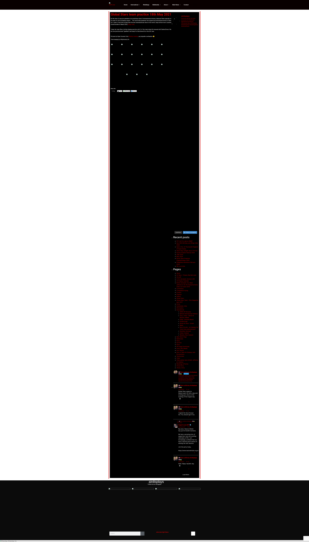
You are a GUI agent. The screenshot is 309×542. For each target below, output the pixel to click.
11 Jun (187, 411)
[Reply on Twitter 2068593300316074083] (179, 402)
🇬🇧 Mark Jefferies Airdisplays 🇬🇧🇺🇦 (187, 386)
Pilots (178, 344)
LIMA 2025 (179, 254)
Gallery (178, 296)
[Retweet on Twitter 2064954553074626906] (182, 417)
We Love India (180, 266)
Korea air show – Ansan (187, 323)
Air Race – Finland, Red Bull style (186, 275)
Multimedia (155, 4)
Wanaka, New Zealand (186, 335)
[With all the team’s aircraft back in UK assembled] (176, 177)
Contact (186, 4)
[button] (195, 5)
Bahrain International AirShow (189, 314)
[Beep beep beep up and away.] (182, 203)
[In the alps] (182, 157)
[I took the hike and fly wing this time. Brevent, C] (182, 38)
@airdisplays (181, 389)
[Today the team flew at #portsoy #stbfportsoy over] (195, 71)
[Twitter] (182, 534)
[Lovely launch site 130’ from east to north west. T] (189, 170)
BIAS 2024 (179, 256)
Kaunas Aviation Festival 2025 (185, 252)
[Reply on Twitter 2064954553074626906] (179, 417)
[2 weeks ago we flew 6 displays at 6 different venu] (189, 214)
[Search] (142, 534)
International (134, 4)
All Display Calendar (182, 281)
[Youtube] (187, 534)
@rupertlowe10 (181, 427)
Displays (179, 294)
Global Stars (180, 298)
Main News (175, 4)
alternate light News (162, 532)
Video (178, 358)
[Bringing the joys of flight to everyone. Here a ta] (176, 40)
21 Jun (187, 389)
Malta (181, 325)
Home (125, 4)
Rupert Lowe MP (183, 425)
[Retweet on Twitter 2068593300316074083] (182, 402)
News (178, 341)
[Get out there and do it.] (189, 33)
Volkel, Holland (184, 333)
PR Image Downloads (182, 346)
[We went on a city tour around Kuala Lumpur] (195, 35)
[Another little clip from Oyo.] (195, 203)
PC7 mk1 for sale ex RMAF (184, 241)
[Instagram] (193, 534)
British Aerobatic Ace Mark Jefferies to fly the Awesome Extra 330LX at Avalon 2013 (187, 284)
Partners (179, 342)
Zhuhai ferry (180, 366)
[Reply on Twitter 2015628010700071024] (179, 469)
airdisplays (156, 482)
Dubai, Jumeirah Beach (187, 319)
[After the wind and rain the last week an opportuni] (176, 127)
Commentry (180, 288)
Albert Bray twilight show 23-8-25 (186, 251)
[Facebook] (176, 534)
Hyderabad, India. (181, 306)
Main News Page (181, 337)
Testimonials (180, 356)
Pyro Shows (180, 350)
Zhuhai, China (180, 368)
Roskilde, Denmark (185, 331)
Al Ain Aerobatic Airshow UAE (185, 279)
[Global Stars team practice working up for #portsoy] (182, 108)
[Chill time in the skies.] (176, 203)
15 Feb (188, 427)
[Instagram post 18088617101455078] (182, 55)
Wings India (131, 24)
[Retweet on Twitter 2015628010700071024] (182, 469)
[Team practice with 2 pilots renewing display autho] (189, 117)
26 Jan (187, 461)
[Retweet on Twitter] (177, 421)
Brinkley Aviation (133, 36)
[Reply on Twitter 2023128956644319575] (179, 453)
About (166, 4)
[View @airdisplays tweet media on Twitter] (180, 399)
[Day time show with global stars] (176, 58)
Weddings (146, 4)
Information (179, 308)
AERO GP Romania (185, 312)
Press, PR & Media (181, 348)
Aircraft (178, 277)
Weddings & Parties (182, 364)
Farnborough (183, 321)
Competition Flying (182, 290)
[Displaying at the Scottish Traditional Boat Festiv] (189, 75)
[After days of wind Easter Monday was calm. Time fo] (195, 167)
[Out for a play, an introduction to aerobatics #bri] (195, 109)
